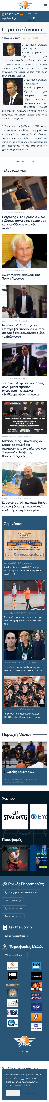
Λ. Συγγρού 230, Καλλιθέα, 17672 (23, 892)
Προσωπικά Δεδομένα (28, 1068)
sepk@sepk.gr (9, 18)
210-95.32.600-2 (16, 908)
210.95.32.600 (12, 14)
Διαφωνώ (29, 1092)
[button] (45, 5)
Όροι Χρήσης (8, 1068)
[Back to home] (24, 5)
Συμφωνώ (13, 1092)
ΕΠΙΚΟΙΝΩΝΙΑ (35, 13)
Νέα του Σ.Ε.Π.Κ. (30, 38)
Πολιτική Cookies (21, 1085)
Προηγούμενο (19, 161)
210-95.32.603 (15, 916)
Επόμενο (31, 161)
